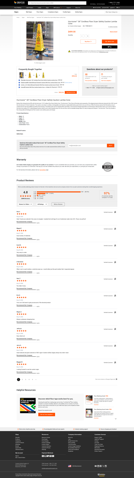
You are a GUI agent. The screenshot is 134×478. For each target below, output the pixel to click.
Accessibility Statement (74, 447)
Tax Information (72, 444)
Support (69, 7)
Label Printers (29, 7)
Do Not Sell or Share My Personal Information (31, 474)
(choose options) (68, 82)
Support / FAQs (98, 437)
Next (116, 418)
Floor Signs (40, 12)
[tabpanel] (99, 400)
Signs (47, 7)
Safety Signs (78, 12)
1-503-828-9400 (52, 465)
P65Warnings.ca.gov (103, 52)
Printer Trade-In (98, 451)
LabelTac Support (99, 439)
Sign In (113, 7)
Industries (17, 444)
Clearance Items (19, 449)
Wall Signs (29, 12)
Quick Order (106, 7)
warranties (43, 170)
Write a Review (58, 204)
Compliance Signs (53, 12)
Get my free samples (46, 414)
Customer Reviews (46, 446)
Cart (119, 7)
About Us (77, 7)
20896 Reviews (27, 198)
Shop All (17, 437)
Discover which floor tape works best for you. (55, 399)
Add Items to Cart (70, 92)
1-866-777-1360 (114, 2)
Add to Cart (111, 41)
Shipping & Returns (99, 446)
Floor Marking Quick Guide (101, 409)
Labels (39, 7)
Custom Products (19, 442)
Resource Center (46, 437)
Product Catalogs (46, 442)
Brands (17, 446)
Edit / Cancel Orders (20, 457)
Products (17, 439)
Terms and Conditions (73, 449)
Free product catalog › (91, 80)
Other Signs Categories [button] (111, 12)
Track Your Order (99, 444)
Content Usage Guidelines (74, 446)
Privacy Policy (18, 474)
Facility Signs (66, 12)
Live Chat (97, 442)
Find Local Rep (97, 7)
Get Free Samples (101, 4)
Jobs (69, 439)
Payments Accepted (100, 449)
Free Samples (45, 441)
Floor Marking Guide (99, 396)
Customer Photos (46, 447)
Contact (96, 441)
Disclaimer (70, 451)
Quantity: (70, 35)
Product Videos (45, 444)
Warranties (97, 447)
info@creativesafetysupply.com (105, 87)
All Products (57, 7)
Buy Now (87, 41)
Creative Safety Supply (28, 475)
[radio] (66, 191)
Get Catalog (92, 4)
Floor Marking (17, 7)
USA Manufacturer (77, 466)
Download (96, 404)
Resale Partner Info (73, 441)
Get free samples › (106, 80)
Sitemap (44, 449)
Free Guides (45, 439)
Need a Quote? (113, 31)
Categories (18, 441)
